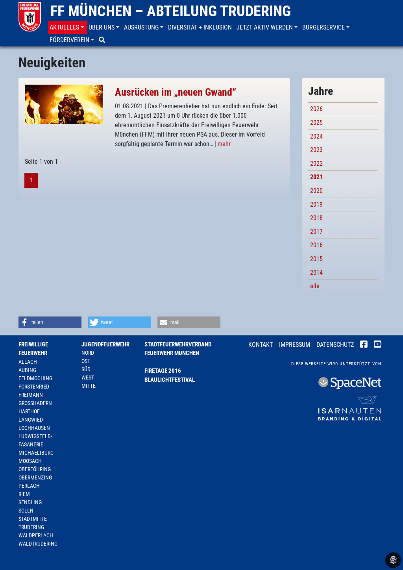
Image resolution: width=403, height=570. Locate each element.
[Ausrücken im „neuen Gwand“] (64, 103)
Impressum (294, 344)
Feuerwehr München (171, 353)
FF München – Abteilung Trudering (170, 11)
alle (315, 286)
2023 (316, 150)
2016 (316, 245)
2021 (316, 177)
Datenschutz (335, 344)
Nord (87, 353)
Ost (85, 361)
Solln (25, 510)
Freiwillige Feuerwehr (33, 349)
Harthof (29, 411)
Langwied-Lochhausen (34, 423)
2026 (316, 109)
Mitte (88, 386)
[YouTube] (378, 345)
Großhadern (35, 403)
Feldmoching (35, 378)
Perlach (29, 486)
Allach (27, 362)
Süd (86, 369)
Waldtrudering (37, 543)
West (87, 377)
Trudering (31, 527)
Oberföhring (34, 469)
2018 (316, 218)
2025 (316, 122)
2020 (316, 190)
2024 (316, 136)
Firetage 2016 (162, 370)
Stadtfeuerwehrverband (177, 344)
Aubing (27, 370)
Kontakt (260, 344)
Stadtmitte (32, 519)
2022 (316, 163)
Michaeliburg (36, 453)
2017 (316, 231)
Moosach (30, 461)
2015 (316, 259)
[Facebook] (364, 345)
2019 (316, 204)
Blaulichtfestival (169, 379)
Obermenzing (35, 477)
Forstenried (33, 386)
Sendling (30, 502)
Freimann (30, 395)
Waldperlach (35, 535)
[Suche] (102, 40)
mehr (224, 144)
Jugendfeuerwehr (105, 344)
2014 (316, 272)
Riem (24, 494)
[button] (67, 27)
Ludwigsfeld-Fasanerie (35, 440)
